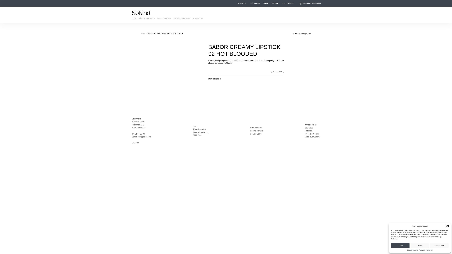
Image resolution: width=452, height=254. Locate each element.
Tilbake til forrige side (303, 34)
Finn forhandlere (182, 18)
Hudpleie (309, 128)
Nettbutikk (198, 18)
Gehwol (275, 3)
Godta (400, 246)
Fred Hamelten (288, 3)
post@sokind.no (144, 137)
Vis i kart (135, 143)
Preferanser (439, 246)
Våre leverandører (312, 137)
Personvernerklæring (426, 250)
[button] (447, 226)
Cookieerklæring (412, 250)
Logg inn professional (312, 3)
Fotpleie (308, 131)
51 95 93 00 (140, 134)
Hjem (134, 18)
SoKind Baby (255, 134)
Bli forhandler (164, 18)
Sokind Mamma (256, 131)
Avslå (420, 246)
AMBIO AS (246, 165)
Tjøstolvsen (255, 3)
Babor (265, 3)
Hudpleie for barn (312, 134)
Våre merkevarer (147, 18)
